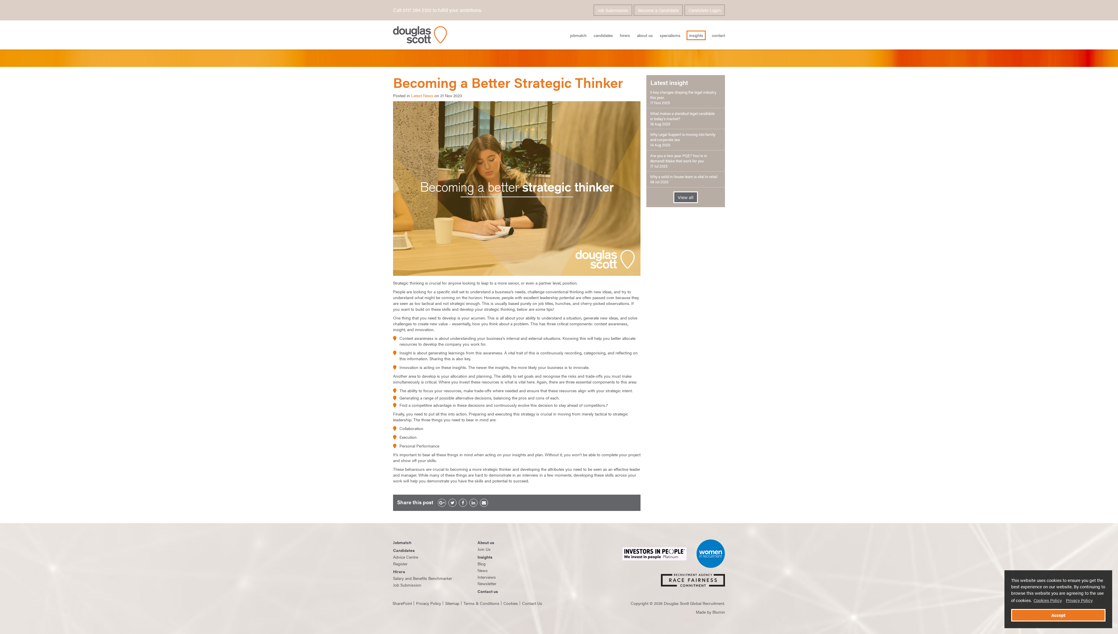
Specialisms (670, 35)
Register (400, 563)
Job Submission (613, 10)
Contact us (487, 591)
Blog (481, 563)
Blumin (718, 612)
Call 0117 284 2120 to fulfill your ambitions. (437, 9)
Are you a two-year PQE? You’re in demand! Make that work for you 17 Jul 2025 (678, 161)
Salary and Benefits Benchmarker (422, 578)
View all (686, 197)
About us (485, 542)
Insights (696, 35)
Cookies (510, 603)
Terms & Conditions (481, 603)
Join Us (484, 549)
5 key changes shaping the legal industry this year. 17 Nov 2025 (683, 97)
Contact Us (532, 603)
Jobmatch (402, 542)
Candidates (603, 35)
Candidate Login (705, 10)
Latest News (422, 95)
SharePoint (402, 603)
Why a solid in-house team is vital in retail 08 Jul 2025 (683, 179)
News (482, 570)
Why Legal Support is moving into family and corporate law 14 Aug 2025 (682, 140)
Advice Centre (405, 557)
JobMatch (578, 35)
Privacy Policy (1079, 600)
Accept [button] (1058, 615)
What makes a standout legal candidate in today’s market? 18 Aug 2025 (682, 119)
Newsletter (486, 583)
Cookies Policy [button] (1048, 600)
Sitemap (452, 603)
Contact (718, 35)
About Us (645, 35)
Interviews (486, 577)
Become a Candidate (658, 10)
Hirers (625, 35)
